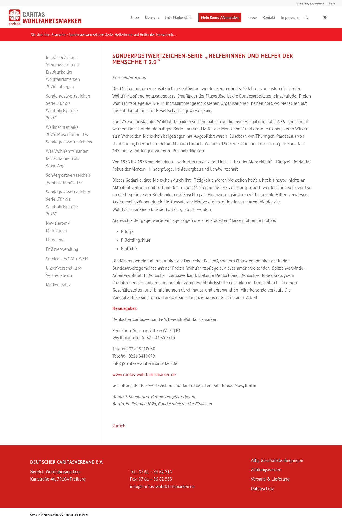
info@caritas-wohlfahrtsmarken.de (162, 486)
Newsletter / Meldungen (57, 226)
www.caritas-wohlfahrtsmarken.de (144, 374)
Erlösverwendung (62, 249)
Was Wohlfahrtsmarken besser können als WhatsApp (67, 158)
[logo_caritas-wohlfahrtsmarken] (54, 17)
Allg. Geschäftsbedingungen (277, 460)
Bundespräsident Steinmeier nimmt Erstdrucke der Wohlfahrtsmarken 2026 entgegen (63, 71)
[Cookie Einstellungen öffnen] (10, 516)
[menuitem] (310, 3)
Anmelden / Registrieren (310, 3)
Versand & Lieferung (270, 479)
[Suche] (306, 17)
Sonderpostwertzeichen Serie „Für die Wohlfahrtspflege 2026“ (67, 107)
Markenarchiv (58, 285)
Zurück (118, 426)
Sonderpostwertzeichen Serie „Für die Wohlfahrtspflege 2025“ (67, 203)
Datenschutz (262, 488)
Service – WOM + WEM (67, 258)
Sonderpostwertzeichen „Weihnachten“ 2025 (67, 178)
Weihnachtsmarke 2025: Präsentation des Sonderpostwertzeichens (67, 134)
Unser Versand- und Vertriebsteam (63, 271)
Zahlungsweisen (266, 469)
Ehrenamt (55, 240)
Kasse (332, 3)
